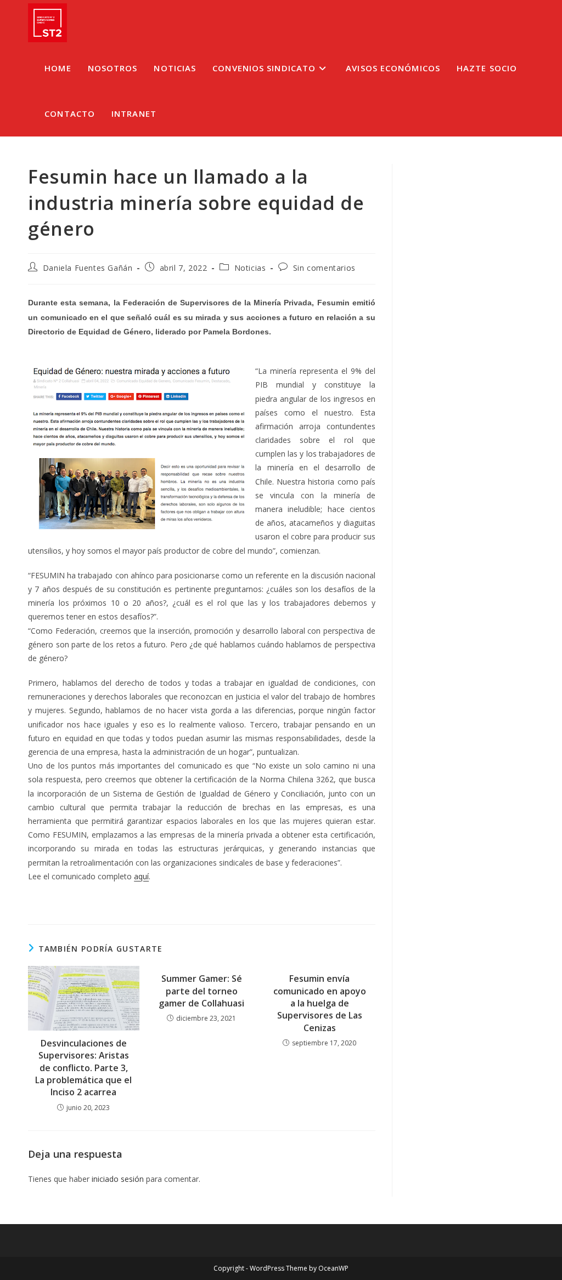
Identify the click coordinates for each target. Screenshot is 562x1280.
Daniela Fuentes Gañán (88, 268)
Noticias (250, 268)
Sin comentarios (324, 268)
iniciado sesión (118, 1179)
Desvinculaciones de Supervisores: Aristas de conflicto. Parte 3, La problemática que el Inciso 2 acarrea (83, 1068)
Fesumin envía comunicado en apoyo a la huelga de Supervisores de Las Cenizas (319, 1003)
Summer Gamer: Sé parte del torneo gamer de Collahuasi (201, 990)
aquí (141, 876)
